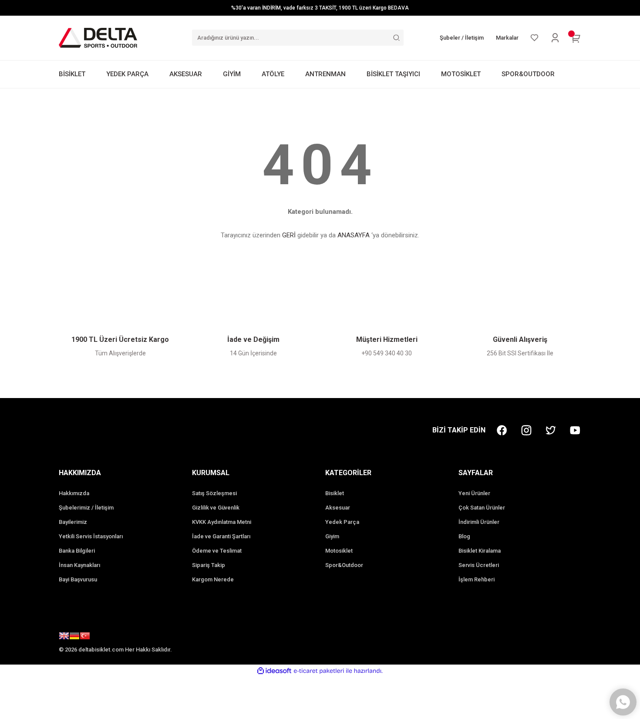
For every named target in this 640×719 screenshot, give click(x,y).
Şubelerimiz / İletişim (86, 507)
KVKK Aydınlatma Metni (221, 522)
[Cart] (576, 38)
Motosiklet (339, 550)
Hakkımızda (74, 493)
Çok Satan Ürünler (481, 507)
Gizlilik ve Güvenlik (215, 507)
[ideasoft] (274, 671)
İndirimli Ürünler (478, 522)
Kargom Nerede (213, 579)
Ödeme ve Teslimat (217, 550)
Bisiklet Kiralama (479, 550)
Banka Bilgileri (77, 550)
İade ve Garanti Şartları (221, 536)
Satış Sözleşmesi (214, 493)
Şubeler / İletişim (462, 37)
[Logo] (98, 37)
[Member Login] (555, 38)
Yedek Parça (342, 522)
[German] (74, 637)
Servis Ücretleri (478, 565)
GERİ (289, 235)
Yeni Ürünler (474, 493)
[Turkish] (85, 637)
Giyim (332, 536)
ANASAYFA (353, 235)
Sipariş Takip (208, 565)
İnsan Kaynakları (79, 565)
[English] (64, 637)
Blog (464, 536)
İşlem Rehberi (476, 579)
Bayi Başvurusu (78, 579)
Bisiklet (334, 493)
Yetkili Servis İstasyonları (91, 536)
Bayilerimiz (73, 522)
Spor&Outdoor (344, 565)
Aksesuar (337, 507)
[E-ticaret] (318, 671)
